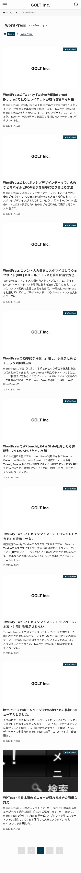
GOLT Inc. (40, 5)
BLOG (11, 33)
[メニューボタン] (4, 4)
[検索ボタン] (76, 4)
